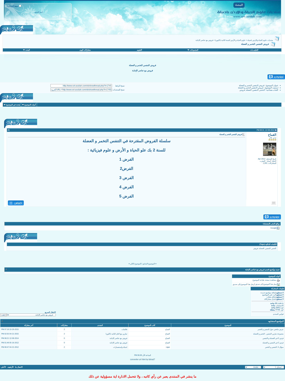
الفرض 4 (126, 187)
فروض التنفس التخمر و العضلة (251, 85)
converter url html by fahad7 (142, 359)
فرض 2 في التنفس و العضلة (273, 343)
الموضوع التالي (135, 264)
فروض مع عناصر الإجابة (204, 40)
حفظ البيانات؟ (12, 6)
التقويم (139, 50)
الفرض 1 (126, 159)
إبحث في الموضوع (13, 105)
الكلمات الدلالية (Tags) (268, 244)
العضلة (249, 90)
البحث (27, 50)
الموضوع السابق (149, 264)
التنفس (255, 90)
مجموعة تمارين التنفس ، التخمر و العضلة (268, 334)
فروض (242, 90)
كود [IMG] (280, 308)
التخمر (262, 90)
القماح (272, 134)
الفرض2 (126, 168)
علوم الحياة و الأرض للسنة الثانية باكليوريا (230, 40)
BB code (278, 303)
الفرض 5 (126, 196)
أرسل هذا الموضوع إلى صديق (244, 284)
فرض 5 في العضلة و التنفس (273, 338)
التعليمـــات (254, 50)
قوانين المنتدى (278, 314)
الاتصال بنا (19, 367)
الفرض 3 (126, 177)
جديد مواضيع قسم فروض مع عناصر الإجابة (262, 269)
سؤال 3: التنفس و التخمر (274, 347)
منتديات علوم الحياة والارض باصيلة (260, 40)
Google (273, 228)
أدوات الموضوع (30, 105)
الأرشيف (10, 367)
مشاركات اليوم (85, 50)
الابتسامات (280, 305)
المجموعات (194, 50)
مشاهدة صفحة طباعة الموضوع (264, 280)
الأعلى (3, 367)
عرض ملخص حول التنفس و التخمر (271, 329)
